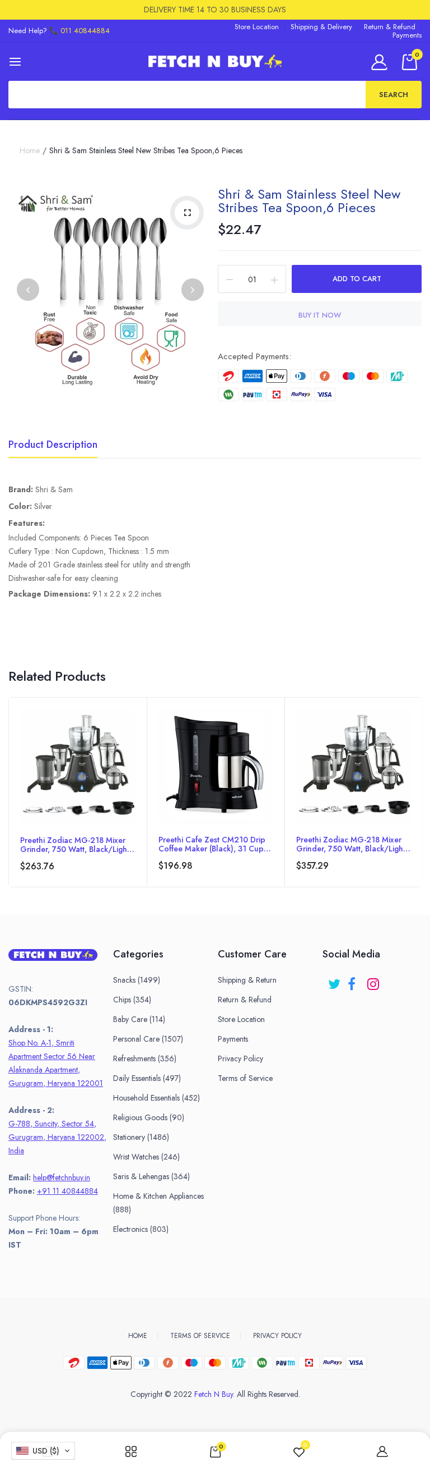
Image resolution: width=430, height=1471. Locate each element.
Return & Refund (389, 26)
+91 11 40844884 (67, 1191)
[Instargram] (374, 980)
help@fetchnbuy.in (61, 1177)
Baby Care (139, 1019)
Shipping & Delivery (321, 26)
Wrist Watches (146, 1156)
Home (30, 150)
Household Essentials (156, 1097)
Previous (28, 289)
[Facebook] (355, 980)
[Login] (381, 62)
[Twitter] (335, 980)
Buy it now (319, 315)
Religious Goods (148, 1117)
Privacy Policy (240, 1058)
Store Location (257, 26)
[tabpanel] (78, 792)
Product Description (52, 445)
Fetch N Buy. (214, 1394)
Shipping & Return (247, 980)
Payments (407, 35)
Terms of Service (245, 1078)
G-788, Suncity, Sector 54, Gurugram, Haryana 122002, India (57, 1137)
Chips (132, 999)
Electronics (141, 1229)
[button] (43, 1451)
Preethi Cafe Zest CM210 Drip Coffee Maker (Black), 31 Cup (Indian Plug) (211, 844)
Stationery (141, 1137)
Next (192, 289)
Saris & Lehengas (151, 1176)
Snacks (136, 980)
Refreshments (144, 1058)
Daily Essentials (147, 1078)
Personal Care (148, 1038)
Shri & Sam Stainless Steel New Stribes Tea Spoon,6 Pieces (309, 200)
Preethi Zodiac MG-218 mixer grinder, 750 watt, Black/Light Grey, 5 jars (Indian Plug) (74, 845)
